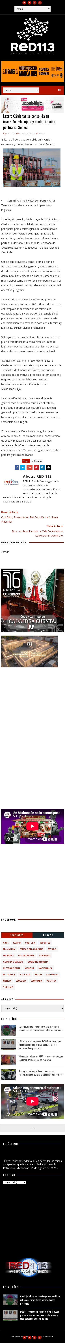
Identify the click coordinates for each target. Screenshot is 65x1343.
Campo (17, 942)
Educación (9, 949)
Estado (42, 133)
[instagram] (34, 3)
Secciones (17, 935)
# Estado (37, 461)
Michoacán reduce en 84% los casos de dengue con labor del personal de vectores (40, 1058)
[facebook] (29, 3)
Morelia (29, 968)
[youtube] (40, 3)
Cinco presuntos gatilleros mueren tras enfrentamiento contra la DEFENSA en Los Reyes (41, 1072)
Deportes (45, 942)
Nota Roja (9, 974)
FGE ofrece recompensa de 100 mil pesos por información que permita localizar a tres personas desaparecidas (39, 1044)
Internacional (11, 968)
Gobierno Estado (13, 961)
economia (36, 980)
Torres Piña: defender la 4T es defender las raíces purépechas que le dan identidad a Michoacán (31, 1155)
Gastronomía (26, 955)
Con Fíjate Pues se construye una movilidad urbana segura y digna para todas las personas (40, 1028)
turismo (8, 987)
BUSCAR (48, 935)
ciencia (7, 980)
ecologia (21, 980)
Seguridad (52, 974)
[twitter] (24, 3)
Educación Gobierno (31, 949)
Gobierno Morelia (37, 961)
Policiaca (25, 974)
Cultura (30, 942)
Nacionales (45, 968)
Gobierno (44, 955)
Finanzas (8, 955)
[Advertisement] (32, 703)
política (51, 980)
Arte (5, 942)
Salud (38, 974)
